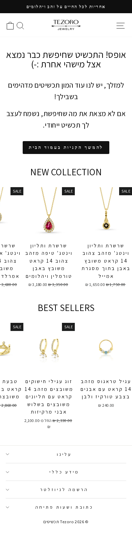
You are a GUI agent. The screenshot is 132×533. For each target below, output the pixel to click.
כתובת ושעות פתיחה (64, 507)
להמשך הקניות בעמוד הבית (66, 147)
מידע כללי (64, 472)
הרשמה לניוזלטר (64, 489)
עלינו (64, 454)
